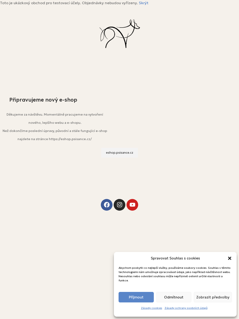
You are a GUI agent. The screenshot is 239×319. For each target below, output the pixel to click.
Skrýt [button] (143, 2)
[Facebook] (106, 205)
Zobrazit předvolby (212, 297)
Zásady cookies (151, 308)
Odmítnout (173, 297)
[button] (229, 258)
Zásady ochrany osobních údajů (186, 308)
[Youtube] (132, 205)
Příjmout (136, 297)
